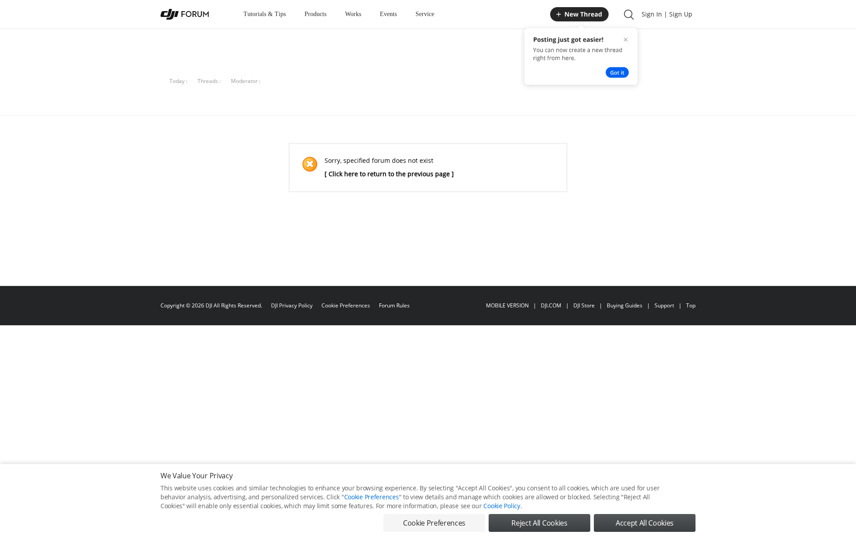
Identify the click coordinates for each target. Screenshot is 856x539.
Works (353, 14)
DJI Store (584, 305)
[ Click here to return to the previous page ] (389, 174)
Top (691, 305)
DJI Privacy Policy (292, 305)
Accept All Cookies (645, 523)
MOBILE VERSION (507, 305)
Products (315, 14)
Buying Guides (624, 305)
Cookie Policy (501, 506)
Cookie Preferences (345, 305)
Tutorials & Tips (264, 14)
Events (388, 14)
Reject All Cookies (539, 523)
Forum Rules (394, 305)
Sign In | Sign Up (667, 14)
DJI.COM (551, 305)
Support (664, 305)
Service (425, 14)
